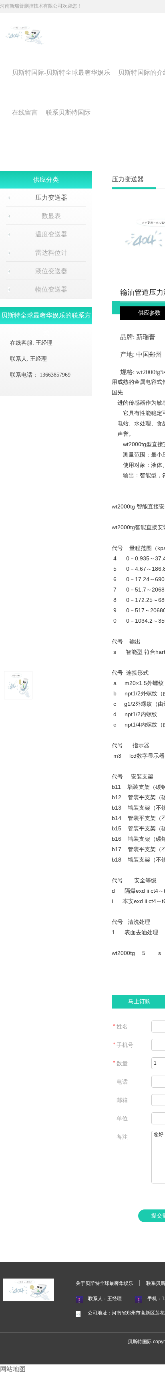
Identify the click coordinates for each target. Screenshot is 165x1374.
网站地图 (13, 1369)
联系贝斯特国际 (68, 112)
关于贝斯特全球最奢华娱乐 (104, 1283)
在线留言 (25, 112)
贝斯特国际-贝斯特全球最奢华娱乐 (61, 72)
